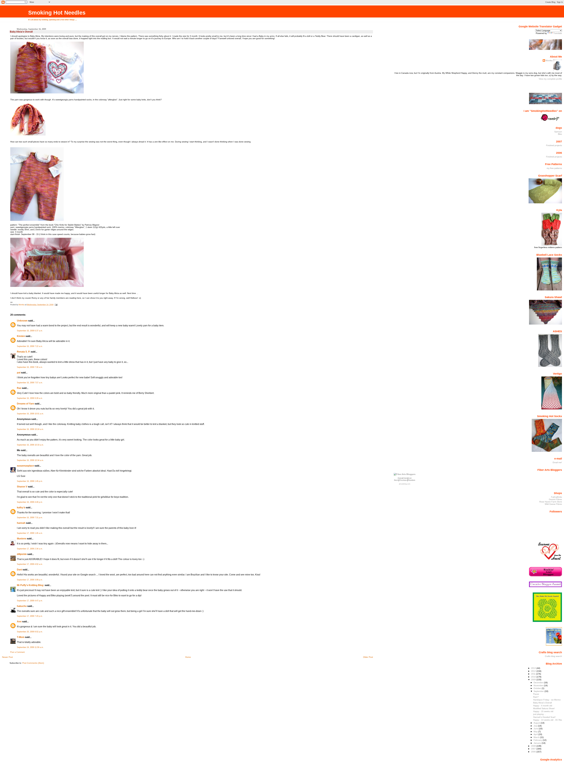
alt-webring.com (404, 484)
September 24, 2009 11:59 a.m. (30, 647)
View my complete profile (550, 79)
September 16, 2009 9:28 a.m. (30, 398)
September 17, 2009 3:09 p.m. (30, 580)
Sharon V (22, 486)
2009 (533, 679)
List (410, 478)
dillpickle (22, 554)
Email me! (557, 462)
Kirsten (21, 336)
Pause (536, 694)
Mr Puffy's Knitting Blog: (30, 585)
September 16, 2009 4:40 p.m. (30, 502)
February (538, 740)
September (539, 691)
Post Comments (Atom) (33, 663)
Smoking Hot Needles (56, 12)
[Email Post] (56, 305)
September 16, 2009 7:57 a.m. (30, 383)
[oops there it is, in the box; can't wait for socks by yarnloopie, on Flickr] (47, 286)
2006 (533, 751)
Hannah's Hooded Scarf (544, 717)
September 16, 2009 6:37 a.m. (30, 331)
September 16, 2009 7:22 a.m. (30, 346)
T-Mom (20, 637)
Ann (19, 621)
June (536, 728)
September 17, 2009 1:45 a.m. (30, 533)
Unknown (22, 320)
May (536, 731)
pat (18, 372)
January (538, 743)
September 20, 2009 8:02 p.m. (30, 632)
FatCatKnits (556, 497)
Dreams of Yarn (25, 403)
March (537, 737)
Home (188, 657)
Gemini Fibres (555, 499)
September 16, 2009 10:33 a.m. (30, 445)
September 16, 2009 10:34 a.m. (30, 460)
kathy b (21, 507)
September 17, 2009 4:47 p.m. (30, 601)
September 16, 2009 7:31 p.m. (30, 518)
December (539, 682)
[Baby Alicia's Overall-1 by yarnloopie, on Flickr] (37, 220)
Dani (19, 569)
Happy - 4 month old (542, 705)
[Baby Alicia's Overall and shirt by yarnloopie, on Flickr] (47, 93)
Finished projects (554, 145)
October (538, 688)
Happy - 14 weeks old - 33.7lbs (547, 720)
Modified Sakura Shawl (543, 708)
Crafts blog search (553, 656)
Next (396, 480)
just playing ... (539, 714)
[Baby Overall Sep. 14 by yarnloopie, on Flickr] (28, 135)
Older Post (368, 657)
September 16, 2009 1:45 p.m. (30, 481)
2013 (533, 668)
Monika (549, 60)
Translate (557, 33)
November (539, 685)
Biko (560, 134)
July (536, 726)
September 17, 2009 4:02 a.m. (30, 564)
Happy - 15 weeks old (543, 711)
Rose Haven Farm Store (550, 502)
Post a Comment (17, 652)
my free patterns (554, 168)
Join (405, 478)
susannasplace (25, 465)
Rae (19, 388)
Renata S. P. (23, 351)
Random (411, 480)
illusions (21, 538)
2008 (533, 746)
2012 (533, 671)
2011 (533, 674)
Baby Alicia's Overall (542, 702)
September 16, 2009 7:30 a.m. (30, 367)
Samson (558, 131)
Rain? (536, 697)
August (537, 723)
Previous (403, 480)
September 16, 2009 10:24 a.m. (30, 429)
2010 (533, 677)
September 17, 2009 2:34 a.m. (30, 549)
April (536, 734)
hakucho (22, 606)
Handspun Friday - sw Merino (547, 700)
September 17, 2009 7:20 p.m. (30, 616)
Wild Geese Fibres (553, 504)
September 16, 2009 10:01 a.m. (30, 414)
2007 (533, 749)
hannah (21, 523)
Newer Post (7, 657)
